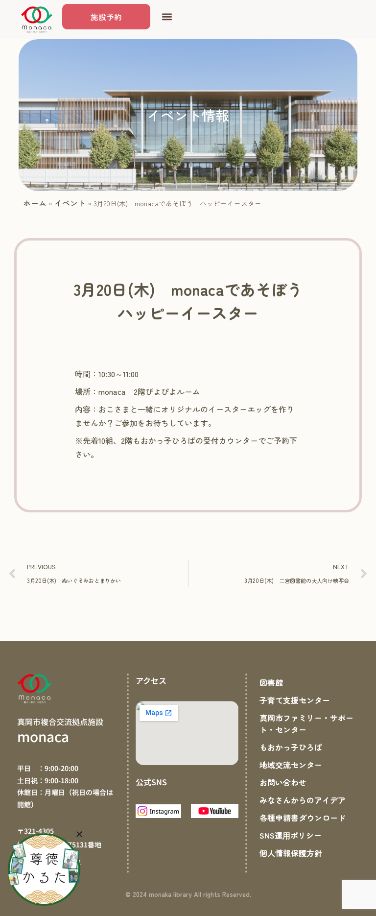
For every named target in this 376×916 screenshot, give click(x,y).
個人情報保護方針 (290, 853)
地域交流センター (290, 765)
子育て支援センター (294, 700)
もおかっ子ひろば (290, 747)
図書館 (271, 682)
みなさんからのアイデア (302, 800)
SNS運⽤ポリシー (290, 835)
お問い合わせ (282, 782)
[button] (167, 17)
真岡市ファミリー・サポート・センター (306, 723)
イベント (70, 203)
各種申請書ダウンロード (302, 817)
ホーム (35, 203)
